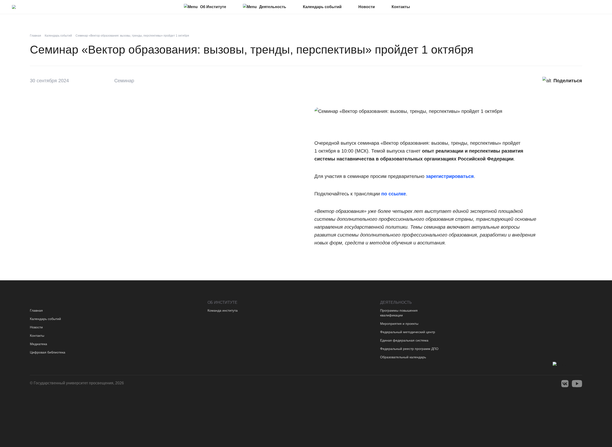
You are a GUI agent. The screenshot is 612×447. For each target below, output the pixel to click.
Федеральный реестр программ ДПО (409, 349)
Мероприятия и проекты (399, 324)
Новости (36, 327)
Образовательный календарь (403, 357)
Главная (36, 310)
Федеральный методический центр (407, 332)
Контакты (37, 335)
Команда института (223, 310)
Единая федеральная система (404, 340)
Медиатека (38, 344)
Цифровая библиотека (47, 352)
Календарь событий (45, 319)
